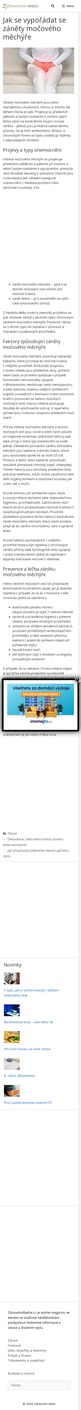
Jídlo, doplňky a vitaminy (27, 1350)
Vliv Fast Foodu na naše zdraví (27, 1049)
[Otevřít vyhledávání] (52, 6)
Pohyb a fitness (19, 1355)
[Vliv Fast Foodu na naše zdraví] (12, 1040)
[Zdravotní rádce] (21, 6)
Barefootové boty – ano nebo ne (28, 1022)
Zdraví (12, 833)
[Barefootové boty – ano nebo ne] (12, 1013)
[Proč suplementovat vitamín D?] (12, 1094)
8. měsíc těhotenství (19, 1075)
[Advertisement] (40, 237)
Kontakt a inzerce (21, 1373)
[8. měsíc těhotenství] (12, 1067)
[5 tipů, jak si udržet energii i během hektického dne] (12, 982)
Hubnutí (14, 1345)
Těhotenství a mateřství (26, 1360)
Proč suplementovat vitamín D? (28, 1102)
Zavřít (77, 680)
